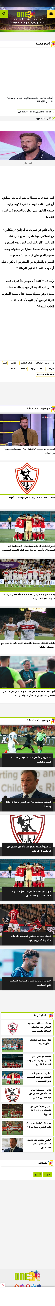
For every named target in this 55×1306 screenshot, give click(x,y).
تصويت (47, 1174)
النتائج (38, 1174)
